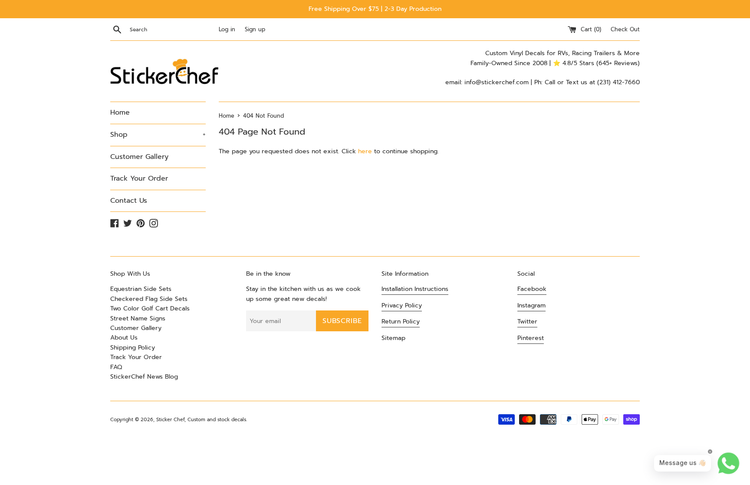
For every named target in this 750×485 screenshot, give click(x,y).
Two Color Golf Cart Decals (150, 308)
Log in (227, 29)
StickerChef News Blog (144, 376)
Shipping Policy (132, 347)
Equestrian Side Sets (140, 289)
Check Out (625, 29)
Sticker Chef (170, 419)
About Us (124, 337)
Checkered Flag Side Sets (149, 299)
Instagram (531, 305)
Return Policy (401, 321)
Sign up (255, 29)
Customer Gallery (139, 157)
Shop (158, 134)
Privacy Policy (402, 305)
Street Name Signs (137, 318)
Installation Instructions (415, 289)
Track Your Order (139, 178)
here (365, 151)
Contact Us (128, 200)
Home (120, 112)
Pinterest (530, 338)
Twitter (527, 321)
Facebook (531, 289)
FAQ (116, 367)
